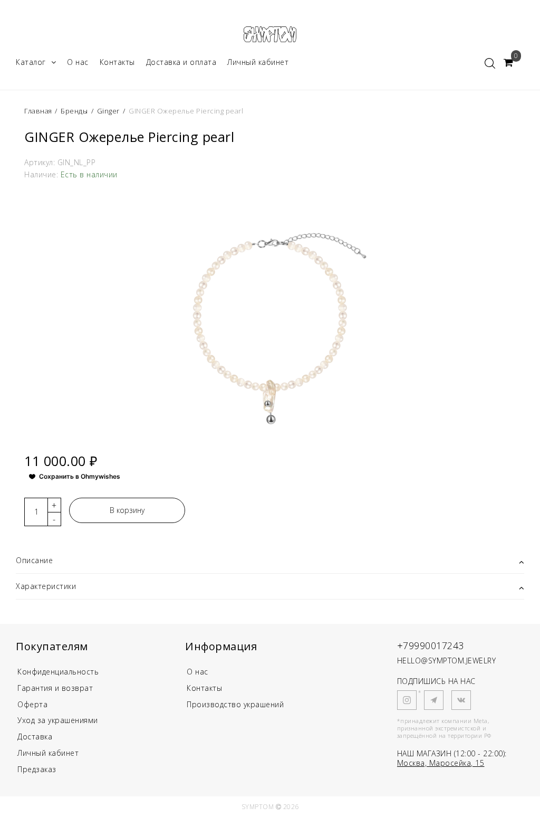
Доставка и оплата (181, 62)
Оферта (32, 704)
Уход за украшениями (57, 720)
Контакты (117, 62)
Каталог (31, 62)
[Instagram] (407, 700)
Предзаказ (36, 769)
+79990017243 (430, 645)
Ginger (108, 111)
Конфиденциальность (58, 672)
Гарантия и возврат (55, 688)
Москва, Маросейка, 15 (441, 763)
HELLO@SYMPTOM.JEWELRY (446, 661)
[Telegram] (433, 700)
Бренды (74, 111)
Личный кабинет (257, 62)
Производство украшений (235, 704)
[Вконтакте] (461, 700)
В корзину (127, 510)
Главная (39, 111)
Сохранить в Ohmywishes (79, 476)
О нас (78, 62)
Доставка (34, 737)
